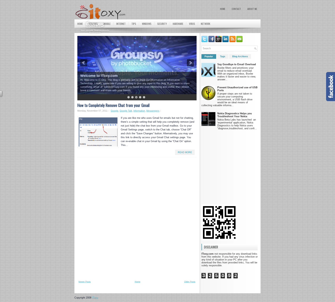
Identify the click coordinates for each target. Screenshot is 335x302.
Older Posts (189, 281)
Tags (222, 56)
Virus (192, 24)
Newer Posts (85, 281)
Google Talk (126, 110)
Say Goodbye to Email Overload (236, 64)
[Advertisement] (89, 218)
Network (205, 24)
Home (222, 8)
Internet (121, 24)
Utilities (93, 24)
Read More (185, 152)
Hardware (178, 24)
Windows (146, 24)
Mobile (107, 24)
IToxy (95, 297)
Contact (236, 8)
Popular (209, 56)
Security (162, 24)
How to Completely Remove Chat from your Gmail (113, 105)
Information (139, 110)
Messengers (152, 110)
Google (114, 110)
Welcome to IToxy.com (99, 76)
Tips (133, 24)
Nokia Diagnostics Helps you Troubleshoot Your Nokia (234, 115)
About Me (252, 8)
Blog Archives (240, 56)
